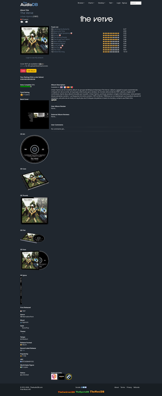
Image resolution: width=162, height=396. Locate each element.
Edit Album (31, 71)
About (116, 387)
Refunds (137, 387)
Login (119, 3)
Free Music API (25, 389)
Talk (110, 3)
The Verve (26, 13)
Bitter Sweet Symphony (62, 33)
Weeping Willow (59, 43)
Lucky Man (57, 45)
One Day (57, 48)
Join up (22, 66)
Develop (101, 3)
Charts (90, 3)
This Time (57, 50)
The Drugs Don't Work (62, 39)
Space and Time (59, 31)
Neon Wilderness (60, 41)
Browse (80, 3)
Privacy (129, 387)
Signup (124, 3)
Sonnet (56, 35)
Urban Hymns (26, 16)
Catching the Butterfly (61, 29)
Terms (123, 387)
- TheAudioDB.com (36, 387)
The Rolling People (60, 37)
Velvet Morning (59, 52)
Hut (23, 350)
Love (23, 71)
